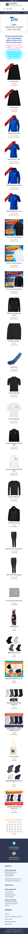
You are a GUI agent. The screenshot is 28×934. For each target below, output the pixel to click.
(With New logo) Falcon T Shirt (14, 211)
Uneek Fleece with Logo (14, 523)
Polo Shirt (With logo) (14, 393)
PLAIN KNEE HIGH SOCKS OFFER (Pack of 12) (14, 807)
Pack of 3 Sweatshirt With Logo (14, 289)
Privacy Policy (8, 919)
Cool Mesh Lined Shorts (14, 341)
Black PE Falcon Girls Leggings (14, 574)
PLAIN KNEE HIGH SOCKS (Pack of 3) (14, 781)
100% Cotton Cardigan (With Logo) (14, 314)
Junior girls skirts (14, 81)
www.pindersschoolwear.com (13, 881)
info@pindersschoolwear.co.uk (13, 879)
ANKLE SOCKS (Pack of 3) (14, 652)
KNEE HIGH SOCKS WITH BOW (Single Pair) (14, 703)
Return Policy (8, 924)
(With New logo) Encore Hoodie (14, 185)
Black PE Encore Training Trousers (14, 548)
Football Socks (14, 367)
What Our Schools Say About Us (13, 916)
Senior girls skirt (14, 107)
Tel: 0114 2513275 (9, 876)
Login (16, 0)
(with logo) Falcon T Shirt (14, 159)
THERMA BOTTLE (14, 626)
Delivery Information (10, 921)
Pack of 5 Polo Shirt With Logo (14, 237)
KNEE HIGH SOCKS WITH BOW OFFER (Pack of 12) (14, 729)
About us (7, 914)
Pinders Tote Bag (14, 756)
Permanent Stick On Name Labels (14, 600)
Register (12, 0)
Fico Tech (21, 932)
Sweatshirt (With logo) (14, 497)
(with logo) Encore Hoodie (14, 133)
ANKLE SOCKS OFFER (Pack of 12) (14, 678)
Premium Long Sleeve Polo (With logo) (14, 444)
